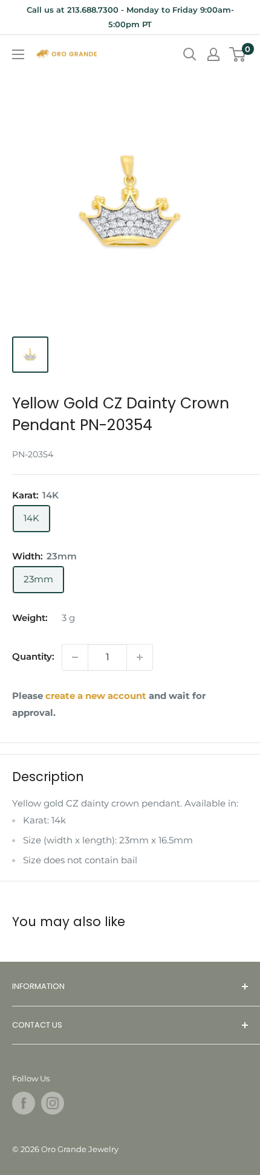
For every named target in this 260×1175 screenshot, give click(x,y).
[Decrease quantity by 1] (75, 657)
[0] (237, 54)
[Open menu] (18, 54)
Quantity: (33, 656)
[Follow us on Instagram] (52, 1103)
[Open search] (190, 54)
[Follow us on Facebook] (23, 1103)
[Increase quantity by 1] (139, 657)
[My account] (213, 54)
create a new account (95, 695)
